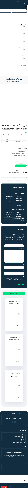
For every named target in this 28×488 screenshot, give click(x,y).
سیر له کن (17, 170)
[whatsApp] (15, 422)
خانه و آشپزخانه (16, 172)
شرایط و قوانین (20, 437)
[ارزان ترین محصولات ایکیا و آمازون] (14, 2)
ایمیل (22, 270)
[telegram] (12, 422)
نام (23, 264)
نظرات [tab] (10, 182)
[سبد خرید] (1, 2)
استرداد (22, 440)
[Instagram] (14, 422)
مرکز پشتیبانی (21, 434)
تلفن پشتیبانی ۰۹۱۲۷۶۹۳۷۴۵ (19, 442)
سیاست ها (22, 439)
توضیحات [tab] (18, 182)
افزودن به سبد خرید (20, 165)
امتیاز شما (21, 242)
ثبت (21, 284)
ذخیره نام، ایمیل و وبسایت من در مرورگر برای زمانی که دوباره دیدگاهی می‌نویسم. (14, 278)
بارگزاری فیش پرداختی (19, 436)
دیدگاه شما (21, 248)
